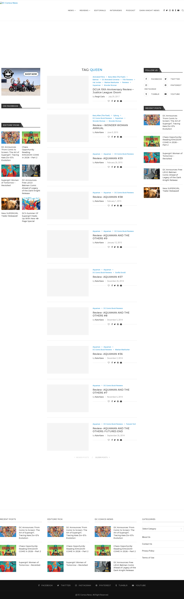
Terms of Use (148, 557)
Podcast (130, 10)
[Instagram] (170, 10)
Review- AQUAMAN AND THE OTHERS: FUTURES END (111, 430)
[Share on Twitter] (115, 101)
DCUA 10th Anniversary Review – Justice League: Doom (113, 91)
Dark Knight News (149, 10)
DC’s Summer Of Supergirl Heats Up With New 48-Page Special (30, 217)
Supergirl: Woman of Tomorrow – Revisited (172, 156)
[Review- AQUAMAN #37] (68, 282)
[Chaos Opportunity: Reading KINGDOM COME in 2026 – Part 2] (152, 141)
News (71, 10)
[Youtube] (178, 10)
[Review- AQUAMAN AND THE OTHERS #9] (68, 244)
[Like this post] (109, 101)
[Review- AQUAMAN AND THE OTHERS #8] (68, 321)
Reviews (84, 10)
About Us (146, 537)
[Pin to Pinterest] (118, 101)
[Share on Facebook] (112, 101)
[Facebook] (164, 10)
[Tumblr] (175, 10)
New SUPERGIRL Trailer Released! (171, 189)
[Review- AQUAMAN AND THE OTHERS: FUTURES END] (68, 437)
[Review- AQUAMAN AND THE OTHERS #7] (68, 398)
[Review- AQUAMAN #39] (68, 167)
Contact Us (147, 544)
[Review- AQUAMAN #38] (68, 205)
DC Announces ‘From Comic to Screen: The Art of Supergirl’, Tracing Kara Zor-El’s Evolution (171, 122)
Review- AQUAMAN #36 (108, 354)
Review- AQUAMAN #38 (108, 196)
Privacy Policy (148, 551)
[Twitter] (167, 10)
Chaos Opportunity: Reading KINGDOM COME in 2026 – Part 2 (172, 141)
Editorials (100, 10)
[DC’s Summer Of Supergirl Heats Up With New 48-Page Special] (31, 204)
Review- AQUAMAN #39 (108, 158)
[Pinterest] (173, 10)
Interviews (116, 10)
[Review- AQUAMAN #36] (68, 360)
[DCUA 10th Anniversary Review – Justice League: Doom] (68, 90)
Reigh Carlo (100, 97)
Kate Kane (99, 132)
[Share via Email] (121, 101)
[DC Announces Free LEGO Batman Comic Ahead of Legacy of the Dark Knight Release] (152, 173)
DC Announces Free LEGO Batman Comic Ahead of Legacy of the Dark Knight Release (172, 174)
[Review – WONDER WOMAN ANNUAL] (68, 128)
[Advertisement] (92, 41)
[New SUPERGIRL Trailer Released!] (152, 192)
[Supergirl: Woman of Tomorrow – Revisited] (152, 157)
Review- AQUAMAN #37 (108, 276)
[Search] (182, 10)
